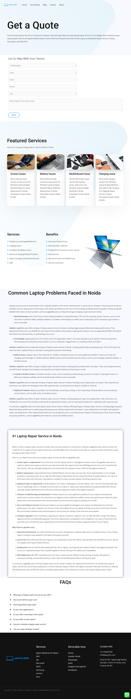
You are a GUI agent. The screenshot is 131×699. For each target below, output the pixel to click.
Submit (13, 115)
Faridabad (72, 670)
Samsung (40, 670)
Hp (37, 660)
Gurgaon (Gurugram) (77, 666)
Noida (70, 653)
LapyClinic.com (52, 312)
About (61, 5)
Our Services (35, 5)
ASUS (38, 666)
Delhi (70, 663)
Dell (38, 656)
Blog (45, 5)
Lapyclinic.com (95, 447)
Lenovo (39, 673)
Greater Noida (74, 656)
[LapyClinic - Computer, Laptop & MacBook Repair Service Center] (10, 4)
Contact (53, 5)
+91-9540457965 (106, 652)
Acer (38, 677)
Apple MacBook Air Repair (47, 653)
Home (24, 5)
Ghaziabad (72, 660)
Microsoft (40, 663)
